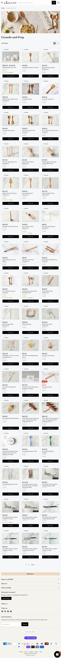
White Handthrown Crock (9, 67)
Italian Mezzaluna (26, 324)
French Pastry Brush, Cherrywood (47, 291)
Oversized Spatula (27, 99)
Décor (26, 651)
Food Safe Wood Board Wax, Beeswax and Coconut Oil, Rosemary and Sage (10, 453)
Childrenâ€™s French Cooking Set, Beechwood (10, 356)
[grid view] (54, 43)
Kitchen (21, 651)
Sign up (25, 624)
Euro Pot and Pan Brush (48, 355)
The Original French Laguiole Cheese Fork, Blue (49, 549)
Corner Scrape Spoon (48, 99)
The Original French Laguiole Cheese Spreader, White (49, 485)
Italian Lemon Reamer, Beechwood (28, 162)
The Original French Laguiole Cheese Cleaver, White (29, 517)
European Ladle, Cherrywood (10, 226)
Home (2, 8)
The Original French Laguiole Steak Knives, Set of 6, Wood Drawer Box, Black (30, 486)
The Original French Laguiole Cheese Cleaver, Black (29, 549)
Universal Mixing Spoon (8, 130)
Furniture (31, 651)
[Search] (54, 2)
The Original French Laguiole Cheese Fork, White (9, 517)
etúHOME (4, 69)
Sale (41, 651)
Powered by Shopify (30, 655)
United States (30, 631)
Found (36, 651)
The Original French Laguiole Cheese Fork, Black (9, 549)
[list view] (58, 43)
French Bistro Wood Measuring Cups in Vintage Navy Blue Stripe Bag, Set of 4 (30, 420)
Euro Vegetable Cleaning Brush (10, 418)
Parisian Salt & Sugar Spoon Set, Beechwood (29, 291)
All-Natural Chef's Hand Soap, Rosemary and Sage (30, 387)
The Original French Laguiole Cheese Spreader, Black (49, 517)
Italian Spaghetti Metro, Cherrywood (48, 194)
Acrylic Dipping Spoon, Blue (29, 451)
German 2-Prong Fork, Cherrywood (28, 260)
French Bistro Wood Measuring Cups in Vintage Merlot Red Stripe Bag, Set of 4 (50, 420)
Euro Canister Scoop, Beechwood (28, 227)
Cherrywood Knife (47, 387)
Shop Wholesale (6, 598)
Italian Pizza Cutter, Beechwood (47, 325)
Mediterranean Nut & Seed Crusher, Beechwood (49, 162)
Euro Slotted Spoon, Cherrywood (27, 194)
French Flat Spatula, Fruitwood (30, 67)
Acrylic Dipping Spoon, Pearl (9, 484)
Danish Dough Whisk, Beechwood (7, 325)
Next (32, 564)
